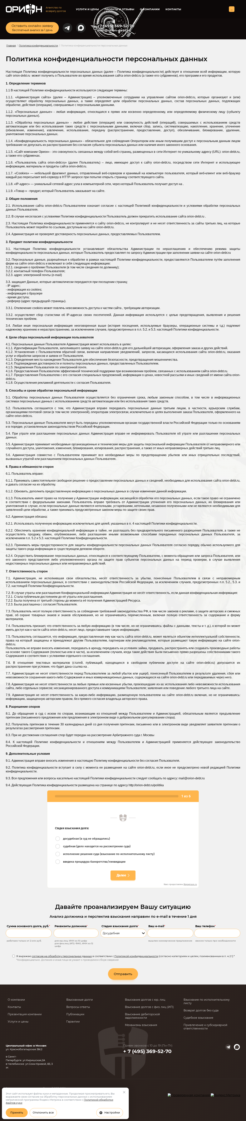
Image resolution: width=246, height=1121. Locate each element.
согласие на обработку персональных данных (62, 956)
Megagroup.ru (190, 884)
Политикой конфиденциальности (136, 956)
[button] (32, 28)
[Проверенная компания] (189, 1095)
